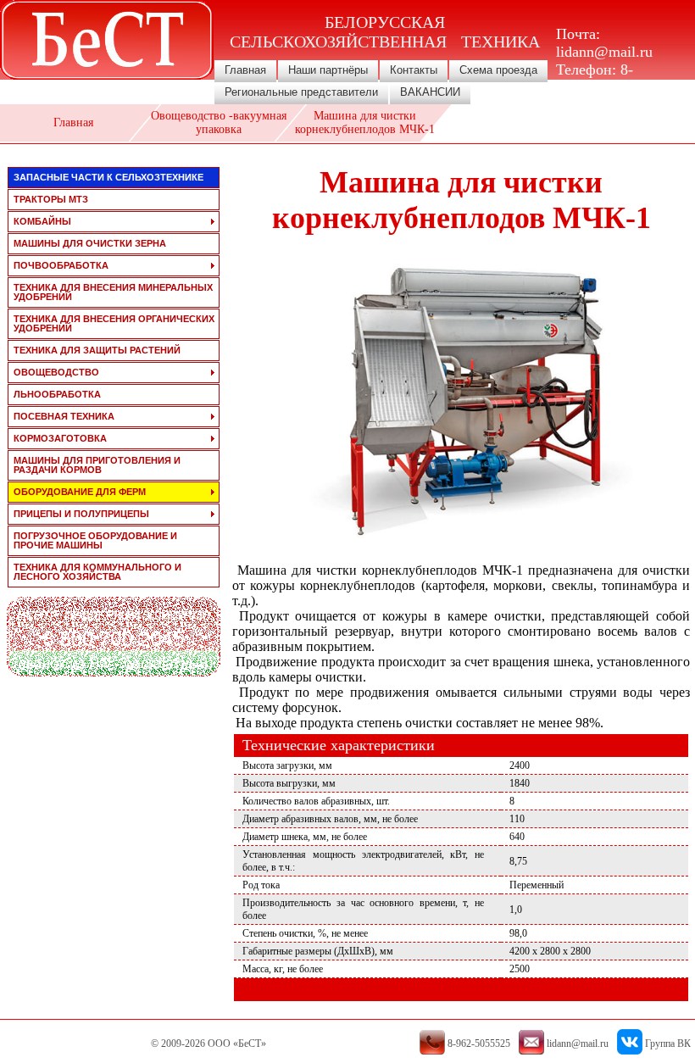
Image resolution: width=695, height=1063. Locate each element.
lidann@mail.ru (604, 51)
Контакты (413, 70)
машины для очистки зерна (90, 243)
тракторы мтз (51, 199)
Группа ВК (668, 1043)
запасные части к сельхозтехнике (108, 177)
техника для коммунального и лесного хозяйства (97, 572)
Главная (245, 70)
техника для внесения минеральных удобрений (113, 292)
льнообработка (57, 394)
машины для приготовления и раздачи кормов (97, 465)
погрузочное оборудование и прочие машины (95, 540)
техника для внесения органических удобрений (114, 323)
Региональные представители (301, 92)
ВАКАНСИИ (430, 92)
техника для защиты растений (97, 350)
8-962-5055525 (596, 78)
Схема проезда (498, 70)
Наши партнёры (328, 70)
